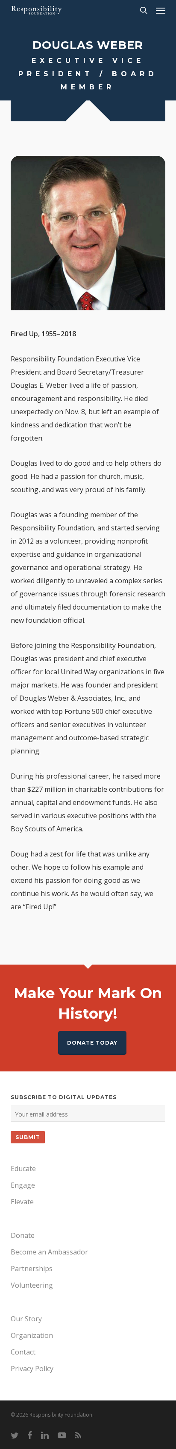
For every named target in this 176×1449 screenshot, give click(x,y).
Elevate (22, 1201)
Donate (23, 1235)
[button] (160, 10)
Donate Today (92, 1043)
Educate (23, 1168)
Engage (23, 1185)
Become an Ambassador (49, 1252)
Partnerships (32, 1268)
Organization (32, 1335)
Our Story (26, 1318)
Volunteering (32, 1285)
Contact (23, 1352)
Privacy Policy (32, 1368)
